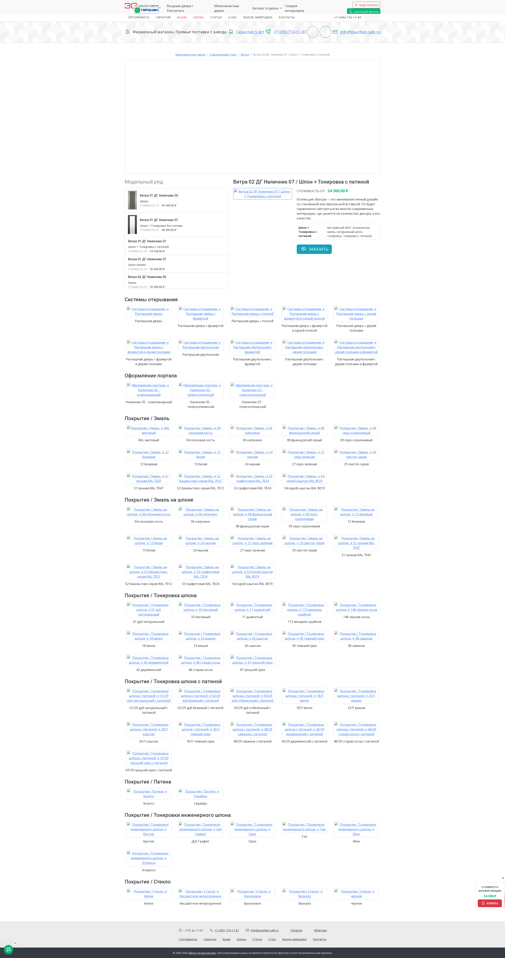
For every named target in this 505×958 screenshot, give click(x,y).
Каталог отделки (265, 8)
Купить (492, 903)
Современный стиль (223, 54)
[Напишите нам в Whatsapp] (376, 17)
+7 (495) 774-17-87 (347, 17)
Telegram (296, 930)
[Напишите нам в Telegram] (368, 17)
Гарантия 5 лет (250, 32)
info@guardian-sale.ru (360, 32)
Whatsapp (320, 930)
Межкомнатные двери (190, 54)
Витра (245, 54)
